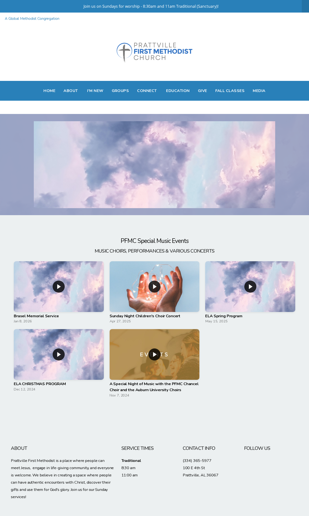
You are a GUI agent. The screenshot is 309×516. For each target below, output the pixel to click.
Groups (120, 90)
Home (49, 90)
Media (259, 90)
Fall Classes (230, 90)
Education (178, 90)
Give (202, 90)
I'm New (95, 90)
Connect (147, 90)
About (71, 90)
